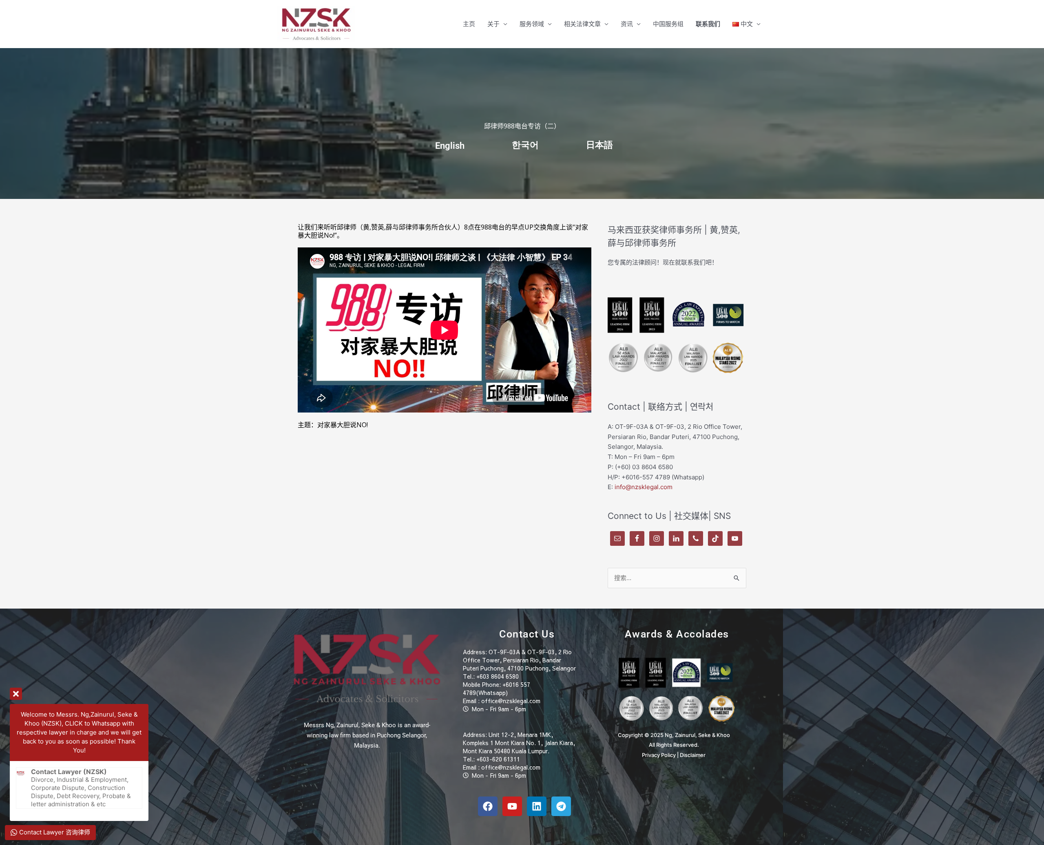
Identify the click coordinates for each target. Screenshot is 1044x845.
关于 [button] (493, 24)
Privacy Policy (659, 755)
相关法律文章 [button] (582, 24)
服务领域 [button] (532, 24)
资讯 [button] (627, 24)
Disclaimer (693, 755)
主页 (469, 24)
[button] (746, 24)
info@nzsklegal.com (643, 487)
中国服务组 (668, 24)
